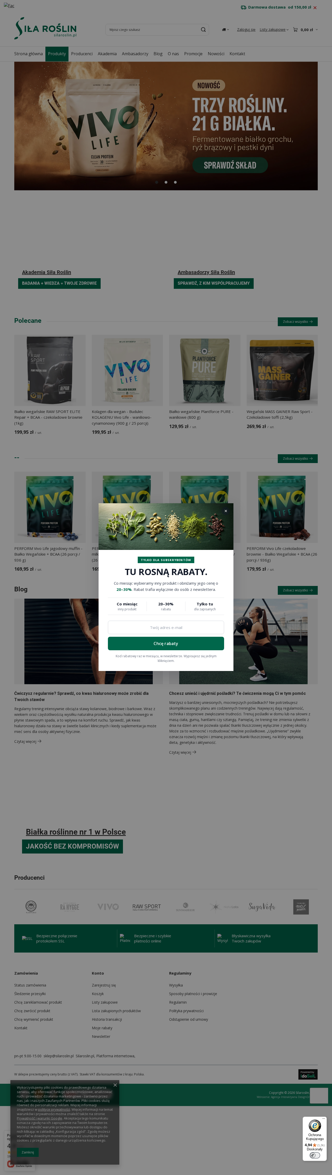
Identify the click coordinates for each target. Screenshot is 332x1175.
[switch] (315, 1155)
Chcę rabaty (166, 643)
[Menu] (324, 1120)
